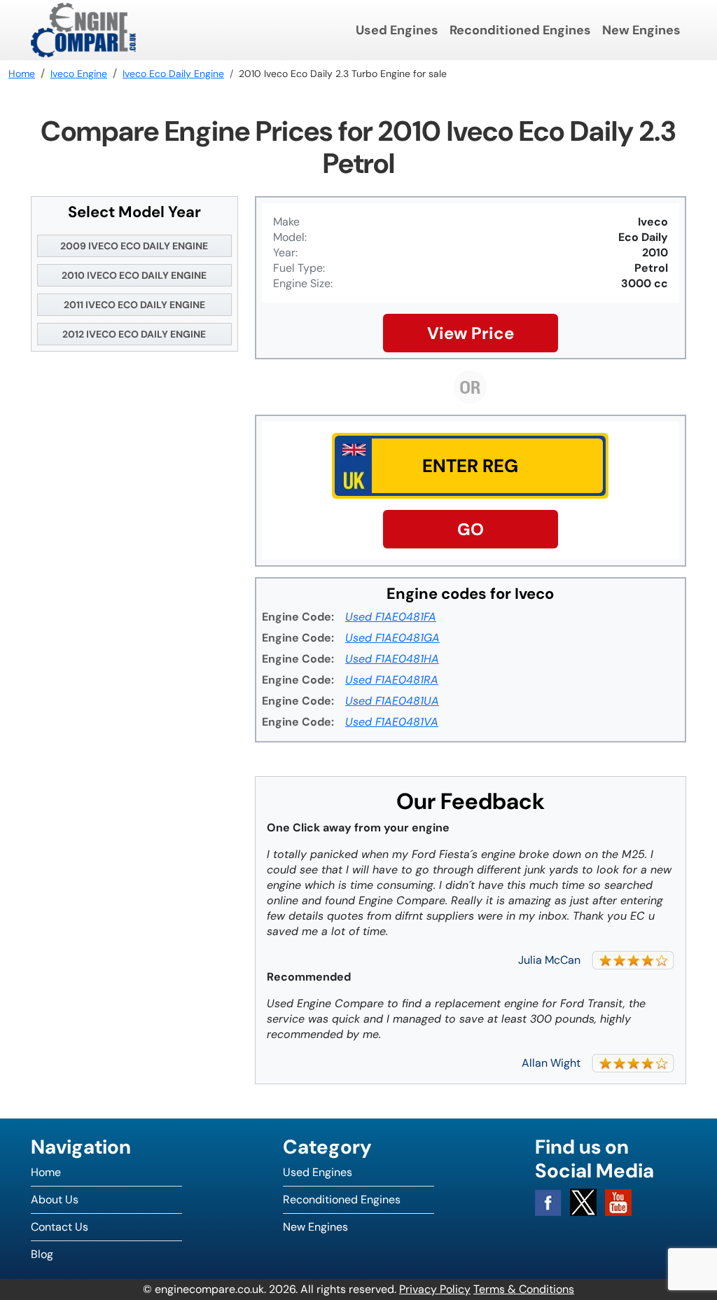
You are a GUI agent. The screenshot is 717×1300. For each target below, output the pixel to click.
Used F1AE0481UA (392, 700)
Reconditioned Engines (520, 30)
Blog (42, 1254)
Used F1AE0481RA (391, 679)
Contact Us (59, 1226)
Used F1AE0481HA (392, 658)
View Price (470, 333)
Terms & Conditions (523, 1289)
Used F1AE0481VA (391, 721)
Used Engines (397, 30)
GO (470, 529)
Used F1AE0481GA (392, 637)
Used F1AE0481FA (390, 616)
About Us (54, 1199)
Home (46, 1172)
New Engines (641, 30)
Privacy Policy (435, 1289)
